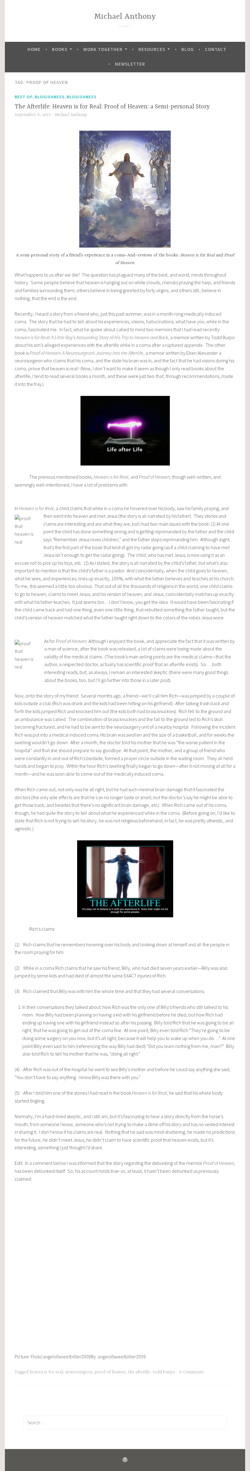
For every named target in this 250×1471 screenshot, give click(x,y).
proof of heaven (110, 1372)
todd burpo (164, 1372)
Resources (151, 49)
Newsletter (130, 64)
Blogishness (50, 97)
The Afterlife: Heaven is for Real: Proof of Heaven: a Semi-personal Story (112, 106)
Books (59, 49)
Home (34, 49)
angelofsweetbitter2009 (67, 1356)
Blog (187, 49)
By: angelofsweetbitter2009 (118, 1356)
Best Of (24, 97)
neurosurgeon (78, 1372)
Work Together (103, 49)
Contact (215, 49)
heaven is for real (46, 1372)
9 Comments (191, 1372)
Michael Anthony (125, 16)
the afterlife (139, 1372)
